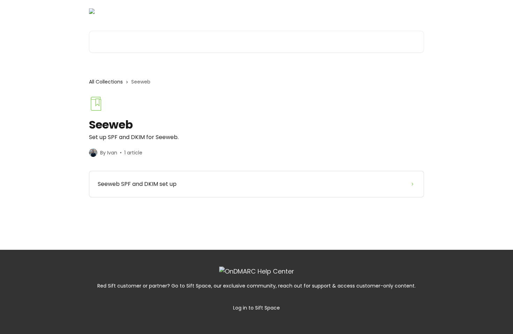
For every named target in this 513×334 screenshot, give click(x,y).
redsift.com (404, 11)
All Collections (106, 81)
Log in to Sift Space (256, 307)
